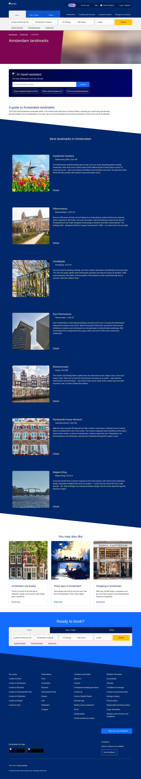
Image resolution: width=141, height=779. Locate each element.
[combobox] (21, 22)
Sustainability (79, 714)
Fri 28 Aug (66, 22)
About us (77, 679)
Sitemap (110, 683)
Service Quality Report (83, 696)
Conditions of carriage (115, 687)
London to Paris (15, 679)
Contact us (78, 692)
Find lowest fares (34, 28)
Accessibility (111, 679)
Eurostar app (79, 701)
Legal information (113, 709)
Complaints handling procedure (87, 687)
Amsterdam (24, 34)
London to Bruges (16, 701)
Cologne (44, 709)
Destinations (13, 34)
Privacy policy (112, 701)
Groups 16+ (49, 28)
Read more (16, 602)
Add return (82, 22)
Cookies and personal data (117, 692)
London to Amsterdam (17, 683)
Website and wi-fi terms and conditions (117, 715)
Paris (43, 679)
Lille (43, 701)
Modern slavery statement (84, 705)
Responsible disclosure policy (118, 705)
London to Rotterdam (17, 696)
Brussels (44, 687)
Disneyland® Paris (48, 692)
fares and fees (22, 765)
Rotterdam (45, 705)
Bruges (44, 696)
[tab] (17, 14)
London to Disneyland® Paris (20, 692)
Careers (77, 683)
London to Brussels (16, 687)
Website (56, 190)
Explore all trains (17, 28)
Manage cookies (113, 696)
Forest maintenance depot (84, 718)
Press (84, 709)
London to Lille (14, 705)
